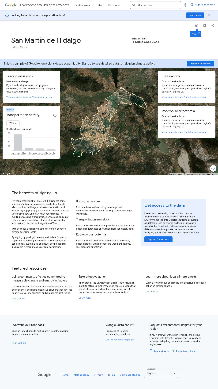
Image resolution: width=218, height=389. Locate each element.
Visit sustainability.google (120, 339)
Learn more (18, 298)
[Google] (44, 375)
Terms (214, 174)
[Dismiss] (199, 33)
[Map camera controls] (213, 168)
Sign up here (19, 342)
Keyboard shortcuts (176, 174)
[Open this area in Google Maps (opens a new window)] (6, 173)
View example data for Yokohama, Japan (29, 97)
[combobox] (158, 5)
